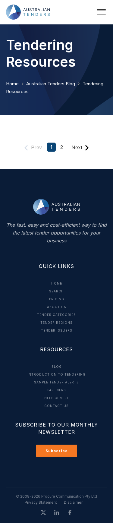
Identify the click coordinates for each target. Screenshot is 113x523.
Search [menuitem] (56, 291)
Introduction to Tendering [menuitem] (56, 374)
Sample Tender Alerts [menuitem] (56, 382)
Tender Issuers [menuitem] (56, 330)
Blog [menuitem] (57, 366)
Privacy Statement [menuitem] (41, 502)
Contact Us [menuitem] (56, 406)
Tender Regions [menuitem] (56, 322)
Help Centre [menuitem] (56, 398)
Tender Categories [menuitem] (56, 315)
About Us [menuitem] (56, 307)
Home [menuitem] (56, 283)
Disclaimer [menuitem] (73, 502)
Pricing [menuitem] (56, 299)
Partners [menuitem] (56, 390)
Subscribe (57, 451)
